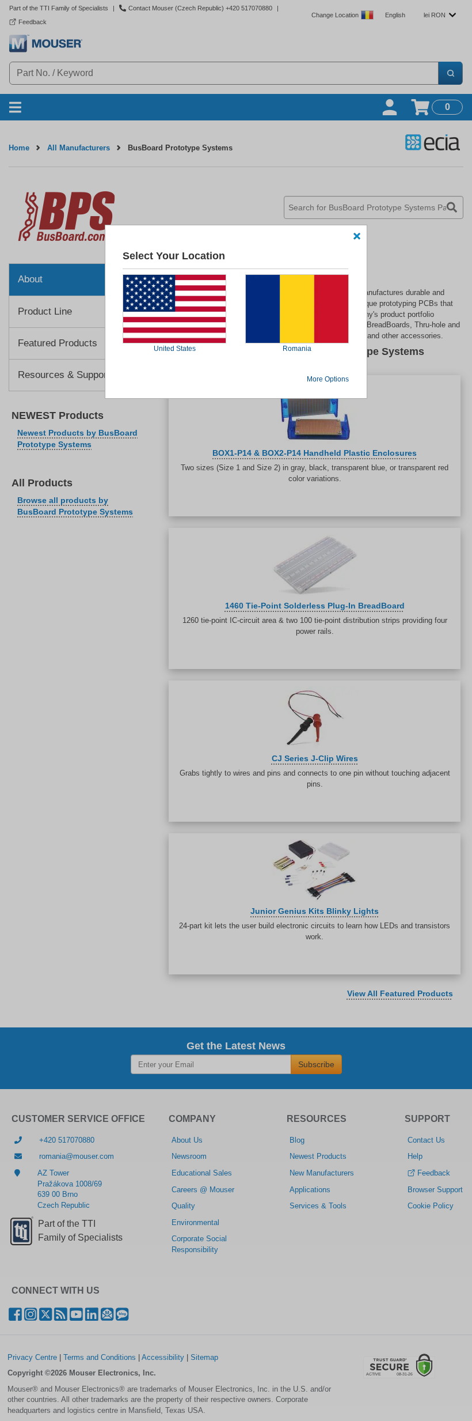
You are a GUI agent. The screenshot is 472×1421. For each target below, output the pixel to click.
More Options (328, 379)
